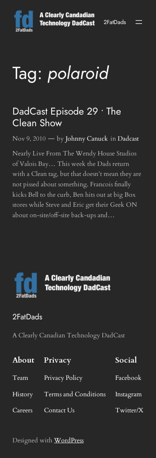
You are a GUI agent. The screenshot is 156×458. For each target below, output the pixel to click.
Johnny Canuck (87, 138)
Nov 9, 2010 (29, 138)
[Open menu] (139, 22)
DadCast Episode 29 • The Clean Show (66, 117)
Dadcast (128, 138)
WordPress (69, 440)
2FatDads (115, 22)
